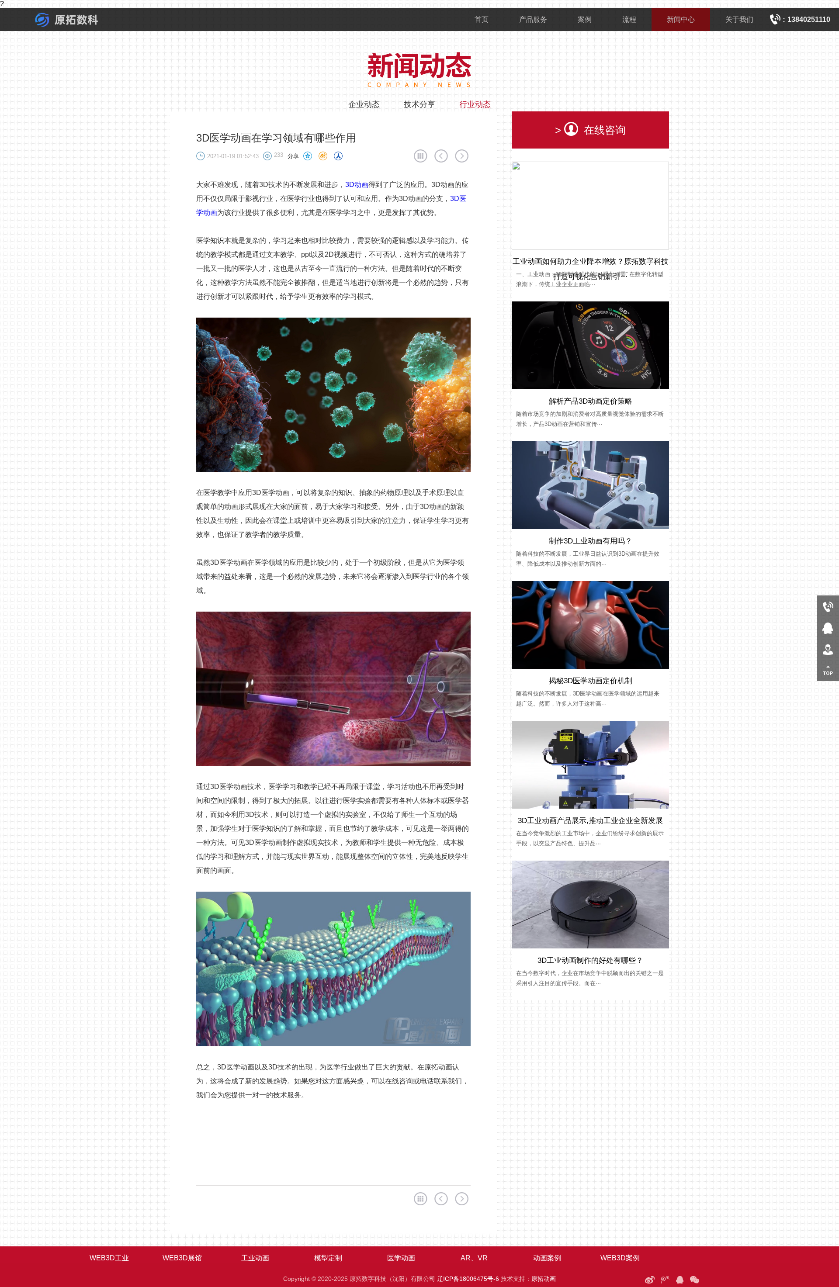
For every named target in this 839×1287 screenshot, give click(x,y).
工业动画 (255, 1258)
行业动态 (475, 104)
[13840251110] (828, 606)
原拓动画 (543, 1278)
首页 (482, 19)
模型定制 (328, 1258)
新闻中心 (681, 19)
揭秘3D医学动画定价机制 (590, 681)
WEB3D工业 (109, 1258)
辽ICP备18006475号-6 (468, 1278)
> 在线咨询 (590, 130)
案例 (585, 19)
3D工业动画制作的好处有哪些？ (590, 960)
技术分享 (419, 104)
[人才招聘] (828, 649)
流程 (629, 19)
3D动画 (356, 184)
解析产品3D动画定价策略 (590, 401)
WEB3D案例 (620, 1258)
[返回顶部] (828, 670)
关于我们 (739, 19)
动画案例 (547, 1258)
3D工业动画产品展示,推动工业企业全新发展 (590, 820)
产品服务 (533, 19)
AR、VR (474, 1258)
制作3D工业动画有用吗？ (590, 541)
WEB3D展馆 (182, 1258)
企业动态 (364, 104)
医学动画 (401, 1258)
